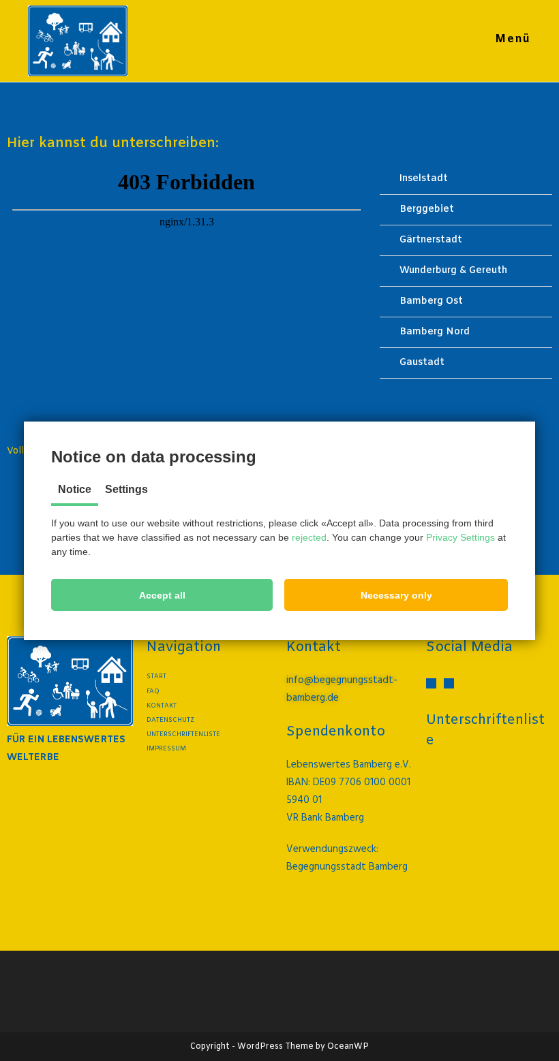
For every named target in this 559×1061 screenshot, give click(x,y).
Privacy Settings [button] (460, 537)
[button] (162, 595)
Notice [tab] (74, 489)
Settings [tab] (126, 489)
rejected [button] (309, 537)
